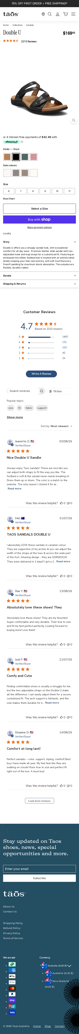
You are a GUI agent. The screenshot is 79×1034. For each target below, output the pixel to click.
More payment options (39, 227)
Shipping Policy (13, 923)
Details (7, 275)
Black (16, 157)
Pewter (16, 173)
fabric (29, 408)
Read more (14, 488)
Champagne (24, 173)
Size (5, 184)
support (41, 408)
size (10, 408)
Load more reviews (39, 801)
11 (70, 191)
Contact (59, 1026)
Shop (48, 1026)
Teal (24, 157)
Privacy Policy (11, 933)
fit (19, 408)
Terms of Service (13, 938)
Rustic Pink (33, 157)
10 (57, 191)
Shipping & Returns (14, 283)
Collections (17, 25)
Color (11, 149)
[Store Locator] (43, 14)
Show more (15, 417)
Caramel (7, 157)
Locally (7, 233)
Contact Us (10, 911)
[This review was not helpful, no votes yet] (68, 503)
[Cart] (65, 14)
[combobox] (56, 426)
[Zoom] (73, 120)
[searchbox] (22, 391)
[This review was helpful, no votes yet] (61, 503)
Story (6, 241)
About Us (8, 906)
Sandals (30, 25)
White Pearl (33, 173)
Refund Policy (11, 928)
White (7, 173)
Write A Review (41, 374)
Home (6, 25)
